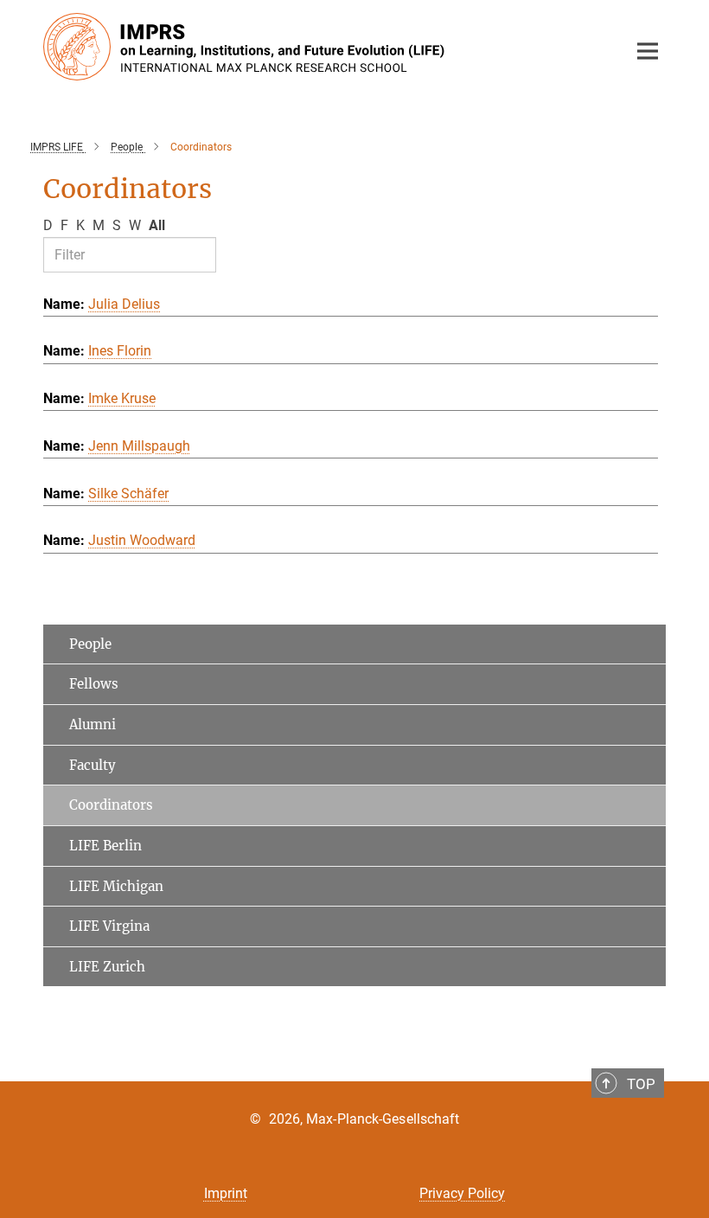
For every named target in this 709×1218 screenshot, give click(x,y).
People (90, 644)
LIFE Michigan (116, 886)
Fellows (93, 684)
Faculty (92, 765)
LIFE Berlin (105, 845)
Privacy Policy (462, 1193)
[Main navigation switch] (647, 51)
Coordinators (111, 805)
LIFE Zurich (107, 966)
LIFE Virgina (109, 926)
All (157, 225)
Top (641, 1084)
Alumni (92, 724)
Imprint (225, 1193)
